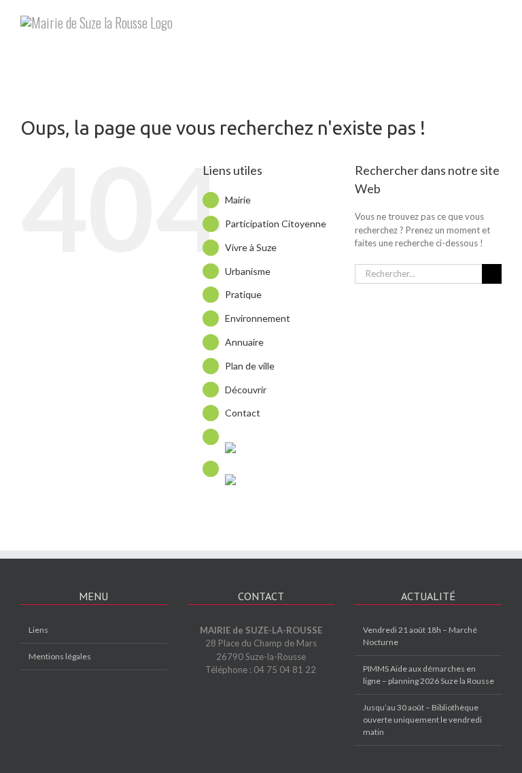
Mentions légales (60, 656)
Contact (242, 412)
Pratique (243, 294)
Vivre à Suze (251, 247)
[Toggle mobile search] (471, 21)
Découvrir (245, 389)
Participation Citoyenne (275, 223)
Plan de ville (250, 366)
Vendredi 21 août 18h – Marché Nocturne (420, 636)
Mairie (238, 199)
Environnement (257, 318)
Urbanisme (248, 271)
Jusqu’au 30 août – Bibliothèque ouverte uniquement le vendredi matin (422, 719)
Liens (38, 630)
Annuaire (244, 342)
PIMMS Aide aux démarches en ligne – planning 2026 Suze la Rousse (428, 674)
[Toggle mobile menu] (496, 21)
